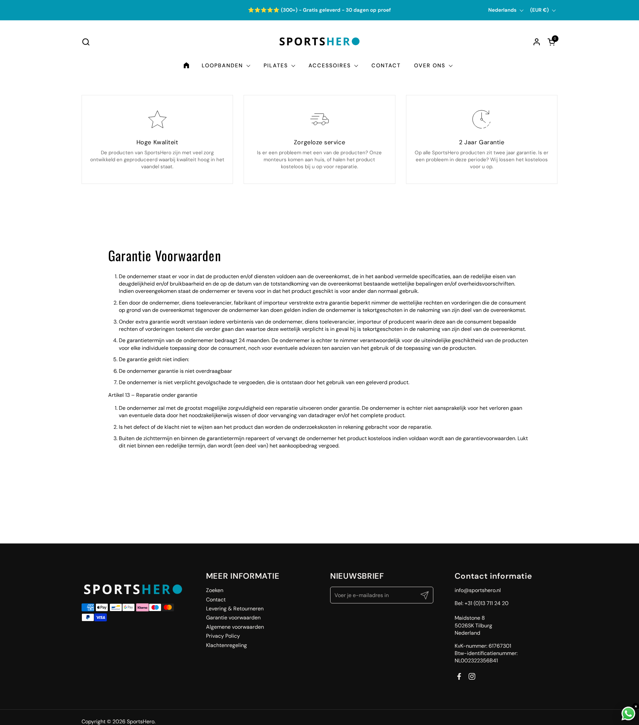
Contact (216, 599)
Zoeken (214, 590)
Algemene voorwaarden (235, 626)
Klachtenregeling (226, 645)
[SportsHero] (320, 41)
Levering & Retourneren (235, 608)
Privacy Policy (223, 635)
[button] (86, 42)
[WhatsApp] (628, 714)
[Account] (536, 42)
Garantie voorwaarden (233, 617)
